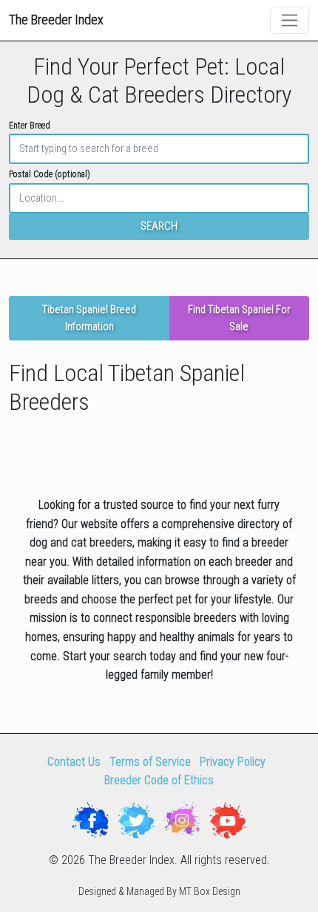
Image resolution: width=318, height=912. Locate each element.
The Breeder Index (56, 19)
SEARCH (159, 226)
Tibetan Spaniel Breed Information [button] (89, 318)
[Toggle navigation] (289, 20)
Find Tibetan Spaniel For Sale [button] (239, 318)
